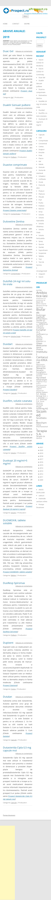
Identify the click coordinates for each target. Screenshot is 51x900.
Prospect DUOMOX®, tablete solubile (17, 572)
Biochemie (39, 307)
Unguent (42, 274)
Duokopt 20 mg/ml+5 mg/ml (15, 462)
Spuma (41, 244)
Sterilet (41, 247)
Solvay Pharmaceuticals (42, 427)
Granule (41, 167)
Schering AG (42, 408)
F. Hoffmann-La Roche (42, 334)
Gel (12, 97)
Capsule (14, 393)
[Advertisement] (7, 863)
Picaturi (41, 191)
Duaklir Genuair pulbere (16, 105)
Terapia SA (40, 436)
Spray (41, 241)
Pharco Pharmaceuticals (41, 384)
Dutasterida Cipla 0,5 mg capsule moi (17, 749)
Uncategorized (41, 271)
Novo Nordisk (41, 375)
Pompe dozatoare (9, 815)
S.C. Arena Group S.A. (41, 395)
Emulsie (41, 152)
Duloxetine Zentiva (13, 221)
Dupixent (8, 642)
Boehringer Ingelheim (41, 316)
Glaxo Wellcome (41, 344)
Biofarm (40, 311)
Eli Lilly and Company (42, 326)
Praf (40, 200)
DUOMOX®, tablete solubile (14, 522)
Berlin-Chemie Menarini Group (41, 304)
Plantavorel (40, 390)
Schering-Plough (39, 406)
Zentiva (39, 438)
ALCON (39, 290)
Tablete (13, 575)
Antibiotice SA (40, 300)
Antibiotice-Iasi (42, 294)
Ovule (41, 182)
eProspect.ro (38, 9)
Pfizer (45, 382)
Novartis (41, 368)
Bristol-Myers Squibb (41, 320)
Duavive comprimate (15, 164)
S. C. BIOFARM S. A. (42, 397)
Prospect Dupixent (10, 685)
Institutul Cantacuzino (42, 356)
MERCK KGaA (40, 366)
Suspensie (42, 253)
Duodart (8, 344)
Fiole (40, 155)
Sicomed (41, 413)
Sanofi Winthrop (40, 402)
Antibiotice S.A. (41, 298)
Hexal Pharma (39, 348)
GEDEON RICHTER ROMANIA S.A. (41, 339)
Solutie (13, 453)
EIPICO (42, 324)
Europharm (41, 330)
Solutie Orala (15, 336)
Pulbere (13, 157)
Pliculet (41, 197)
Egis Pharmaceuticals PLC (41, 322)
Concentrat (43, 143)
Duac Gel (8, 51)
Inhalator (42, 176)
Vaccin (41, 277)
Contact (15, 24)
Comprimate (15, 214)
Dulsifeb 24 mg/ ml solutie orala (17, 283)
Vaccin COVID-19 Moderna (39, 63)
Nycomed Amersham (41, 378)
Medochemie (40, 364)
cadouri (41, 495)
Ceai (40, 138)
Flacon (41, 158)
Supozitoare (43, 250)
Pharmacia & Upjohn (41, 388)
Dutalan (7, 696)
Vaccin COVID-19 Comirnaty (40, 72)
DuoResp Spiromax (14, 583)
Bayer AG (39, 302)
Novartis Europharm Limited (41, 372)
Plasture (42, 194)
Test (40, 259)
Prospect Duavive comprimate (14, 210)
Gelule (41, 164)
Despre (27, 24)
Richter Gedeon (42, 392)
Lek (38, 362)
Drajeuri (41, 149)
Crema (13, 689)
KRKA (44, 360)
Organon (39, 382)
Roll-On (41, 209)
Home (5, 24)
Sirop (40, 212)
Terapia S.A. (41, 432)
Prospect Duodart (10, 389)
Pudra (41, 203)
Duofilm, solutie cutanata (17, 400)
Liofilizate (42, 179)
